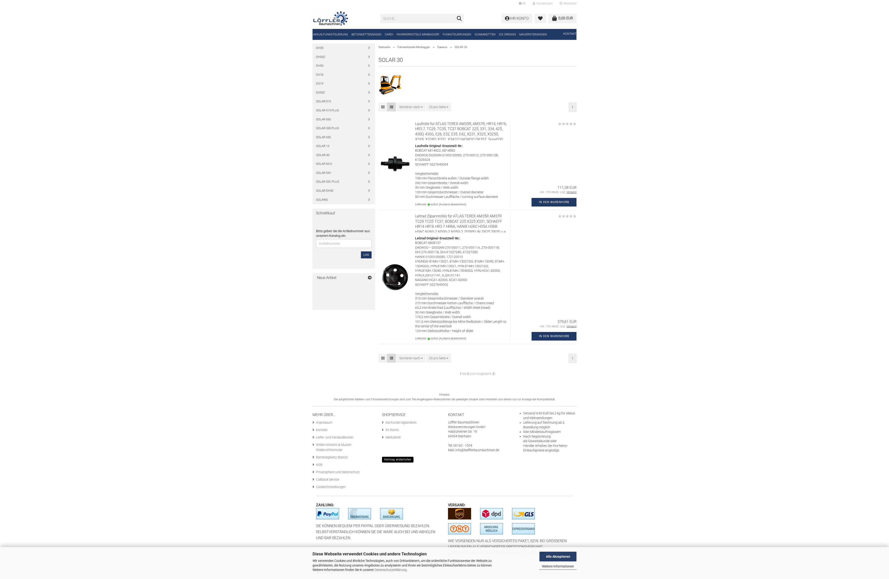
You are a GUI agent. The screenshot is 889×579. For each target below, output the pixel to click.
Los (366, 255)
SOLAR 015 (323, 101)
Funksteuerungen (457, 34)
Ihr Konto (392, 430)
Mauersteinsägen (533, 34)
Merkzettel (569, 3)
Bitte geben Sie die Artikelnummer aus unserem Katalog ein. (343, 233)
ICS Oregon (507, 34)
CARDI (389, 34)
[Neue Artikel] (370, 278)
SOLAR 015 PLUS (327, 110)
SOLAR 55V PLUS (327, 181)
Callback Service (327, 479)
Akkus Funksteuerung (330, 34)
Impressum (324, 422)
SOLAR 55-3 (324, 164)
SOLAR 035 (323, 137)
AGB (319, 464)
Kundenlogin (544, 3)
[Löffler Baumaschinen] (343, 18)
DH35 (319, 48)
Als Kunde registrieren (401, 422)
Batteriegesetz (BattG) (332, 457)
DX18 (319, 74)
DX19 (319, 83)
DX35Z (320, 92)
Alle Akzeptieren (558, 556)
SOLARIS (322, 199)
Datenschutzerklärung (391, 570)
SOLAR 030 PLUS (327, 128)
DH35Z (320, 57)
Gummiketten (485, 34)
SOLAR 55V (323, 173)
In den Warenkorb (554, 202)
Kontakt (569, 33)
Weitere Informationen (558, 566)
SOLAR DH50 (324, 190)
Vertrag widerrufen (397, 459)
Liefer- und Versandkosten (335, 437)
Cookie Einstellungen (331, 487)
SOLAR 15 (322, 146)
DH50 (319, 65)
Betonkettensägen (366, 34)
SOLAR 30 (322, 155)
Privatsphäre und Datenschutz (338, 472)
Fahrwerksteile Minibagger (418, 34)
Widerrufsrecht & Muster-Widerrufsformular (334, 447)
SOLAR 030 (323, 119)
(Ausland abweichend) (452, 204)
